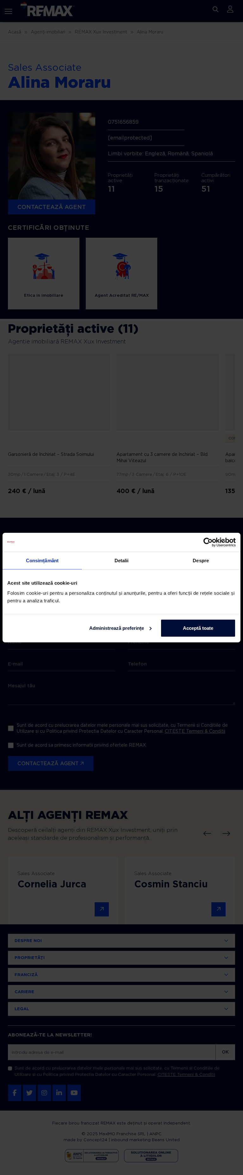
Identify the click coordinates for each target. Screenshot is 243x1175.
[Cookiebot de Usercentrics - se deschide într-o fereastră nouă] (208, 542)
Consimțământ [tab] (42, 560)
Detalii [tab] (122, 560)
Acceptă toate (198, 627)
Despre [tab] (201, 560)
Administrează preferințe (116, 627)
